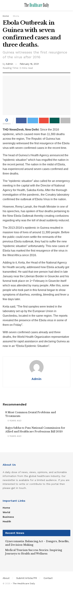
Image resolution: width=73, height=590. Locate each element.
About (6, 578)
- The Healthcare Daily (23, 583)
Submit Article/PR (26, 578)
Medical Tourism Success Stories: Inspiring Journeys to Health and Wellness (33, 551)
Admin (9, 64)
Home (6, 16)
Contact (48, 578)
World (6, 512)
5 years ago (14, 420)
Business (8, 516)
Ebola (16, 16)
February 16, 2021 (29, 64)
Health (7, 521)
